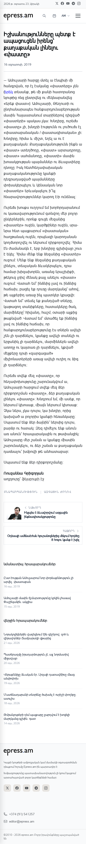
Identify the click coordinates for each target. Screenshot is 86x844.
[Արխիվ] (54, 15)
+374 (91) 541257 (22, 814)
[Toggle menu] (78, 15)
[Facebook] (62, 3)
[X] (56, 3)
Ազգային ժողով (57, 492)
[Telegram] (73, 3)
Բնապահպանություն (21, 492)
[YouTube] (67, 3)
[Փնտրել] (44, 15)
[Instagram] (78, 3)
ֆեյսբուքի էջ (33, 478)
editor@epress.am (21, 821)
